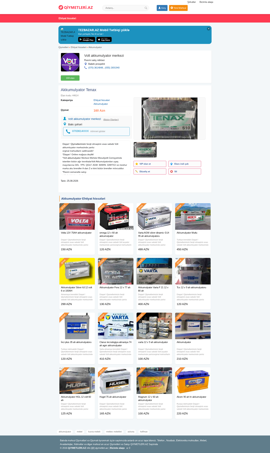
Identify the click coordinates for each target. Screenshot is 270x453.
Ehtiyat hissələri (78, 47)
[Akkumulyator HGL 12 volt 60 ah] (77, 371)
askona (131, 431)
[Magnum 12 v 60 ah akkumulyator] (154, 371)
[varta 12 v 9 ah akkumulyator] (154, 316)
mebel (79, 431)
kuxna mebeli (94, 431)
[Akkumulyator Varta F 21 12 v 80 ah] (154, 262)
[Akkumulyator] (193, 316)
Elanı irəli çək (181, 164)
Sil (175, 171)
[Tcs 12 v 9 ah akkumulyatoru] (193, 262)
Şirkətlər (191, 2)
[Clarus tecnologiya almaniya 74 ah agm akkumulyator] (115, 316)
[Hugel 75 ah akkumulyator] (115, 371)
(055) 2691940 (112, 67)
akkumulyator (74, 158)
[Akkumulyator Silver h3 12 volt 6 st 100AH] (77, 262)
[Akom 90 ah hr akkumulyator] (193, 371)
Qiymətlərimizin (78, 144)
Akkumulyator (95, 47)
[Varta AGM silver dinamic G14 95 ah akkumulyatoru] (154, 207)
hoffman (144, 431)
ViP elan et (145, 164)
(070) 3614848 (95, 67)
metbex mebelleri (114, 431)
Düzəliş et (145, 171)
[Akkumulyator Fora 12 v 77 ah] (115, 262)
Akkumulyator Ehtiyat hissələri (83, 198)
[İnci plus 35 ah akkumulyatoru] (77, 316)
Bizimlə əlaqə (206, 2)
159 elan (70, 78)
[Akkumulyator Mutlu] (193, 207)
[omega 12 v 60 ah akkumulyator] (115, 207)
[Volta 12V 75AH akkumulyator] (77, 207)
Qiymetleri (63, 47)
